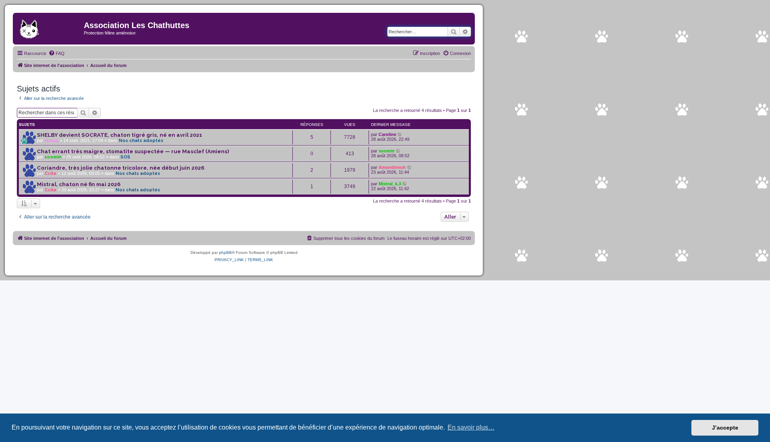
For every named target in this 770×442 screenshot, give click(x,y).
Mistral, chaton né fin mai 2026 (79, 184)
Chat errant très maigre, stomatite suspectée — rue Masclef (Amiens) (133, 151)
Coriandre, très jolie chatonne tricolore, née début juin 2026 (121, 168)
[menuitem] (57, 53)
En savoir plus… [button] (471, 427)
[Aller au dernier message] (400, 134)
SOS (125, 157)
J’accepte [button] (725, 427)
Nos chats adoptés (141, 140)
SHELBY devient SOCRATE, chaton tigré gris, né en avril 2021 (119, 135)
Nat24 (52, 140)
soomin (53, 157)
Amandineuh (392, 167)
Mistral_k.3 (390, 183)
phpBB (225, 252)
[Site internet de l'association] (49, 28)
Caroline (387, 134)
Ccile (51, 173)
